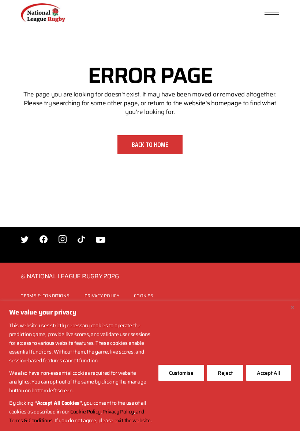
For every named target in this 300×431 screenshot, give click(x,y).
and (140, 412)
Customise (181, 373)
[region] (150, 366)
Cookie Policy (85, 412)
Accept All (268, 373)
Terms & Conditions (30, 420)
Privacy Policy (118, 412)
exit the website (133, 420)
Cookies (143, 295)
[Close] (292, 307)
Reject (225, 373)
